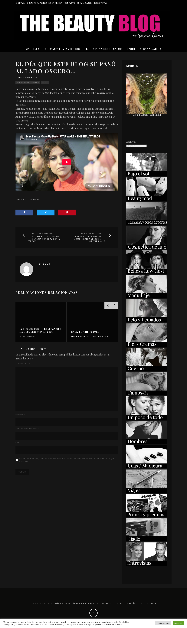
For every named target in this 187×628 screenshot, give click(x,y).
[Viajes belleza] (146, 491)
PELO (86, 48)
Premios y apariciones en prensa (44, 3)
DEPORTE (131, 48)
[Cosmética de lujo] (146, 248)
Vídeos (45, 82)
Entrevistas (100, 3)
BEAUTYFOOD (101, 48)
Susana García (84, 3)
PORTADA (20, 3)
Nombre (20, 415)
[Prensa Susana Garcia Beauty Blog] (146, 516)
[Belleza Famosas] (146, 394)
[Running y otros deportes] (146, 224)
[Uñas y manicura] (146, 467)
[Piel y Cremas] (146, 345)
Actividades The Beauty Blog (28, 82)
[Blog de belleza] (146, 418)
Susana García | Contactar (147, 114)
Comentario (22, 364)
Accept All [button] (178, 623)
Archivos (131, 141)
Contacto (69, 3)
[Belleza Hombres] (146, 443)
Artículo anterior (42, 233)
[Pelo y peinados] (146, 321)
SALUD (117, 48)
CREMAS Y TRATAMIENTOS (62, 48)
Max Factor (22, 200)
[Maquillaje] (146, 297)
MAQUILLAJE (34, 48)
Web (17, 443)
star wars (34, 200)
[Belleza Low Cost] (146, 272)
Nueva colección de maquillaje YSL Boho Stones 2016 (89, 239)
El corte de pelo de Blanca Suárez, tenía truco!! (44, 239)
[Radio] (146, 540)
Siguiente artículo (91, 233)
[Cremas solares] (146, 175)
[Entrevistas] (146, 564)
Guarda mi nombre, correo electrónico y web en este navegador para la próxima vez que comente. (66, 460)
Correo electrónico (27, 429)
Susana (18, 77)
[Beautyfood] (146, 199)
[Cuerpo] (146, 370)
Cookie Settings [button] (163, 623)
